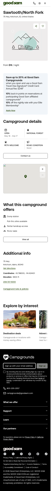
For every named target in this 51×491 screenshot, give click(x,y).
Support (7, 411)
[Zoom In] (43, 169)
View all (25, 239)
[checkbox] (4, 372)
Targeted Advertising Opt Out (14, 464)
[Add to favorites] (43, 26)
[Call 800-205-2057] (34, 3)
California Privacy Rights (23, 458)
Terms (44, 464)
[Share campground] (36, 26)
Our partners (9, 428)
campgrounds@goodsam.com (20, 393)
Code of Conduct (32, 467)
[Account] (39, 3)
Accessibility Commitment (13, 467)
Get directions (9, 268)
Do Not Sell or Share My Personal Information (19, 461)
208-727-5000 (9, 282)
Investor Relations (33, 464)
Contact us (25, 156)
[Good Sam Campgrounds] (18, 357)
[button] (10, 110)
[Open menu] (45, 3)
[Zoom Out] (43, 175)
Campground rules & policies (15, 289)
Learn (6, 419)
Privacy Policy (30, 437)
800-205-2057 (13, 388)
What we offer (10, 402)
